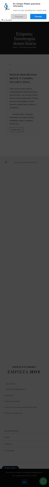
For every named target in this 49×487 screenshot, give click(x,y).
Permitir (41, 15)
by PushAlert (8, 18)
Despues (27, 15)
